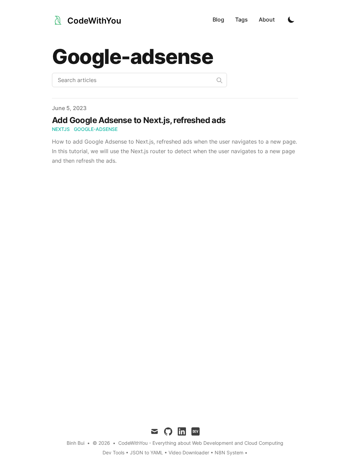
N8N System (229, 452)
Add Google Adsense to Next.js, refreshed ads (139, 120)
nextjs (61, 129)
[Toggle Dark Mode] (291, 19)
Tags (241, 19)
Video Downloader (190, 452)
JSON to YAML (146, 452)
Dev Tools (113, 452)
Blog (218, 19)
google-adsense (96, 129)
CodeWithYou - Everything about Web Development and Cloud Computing (200, 443)
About (267, 19)
